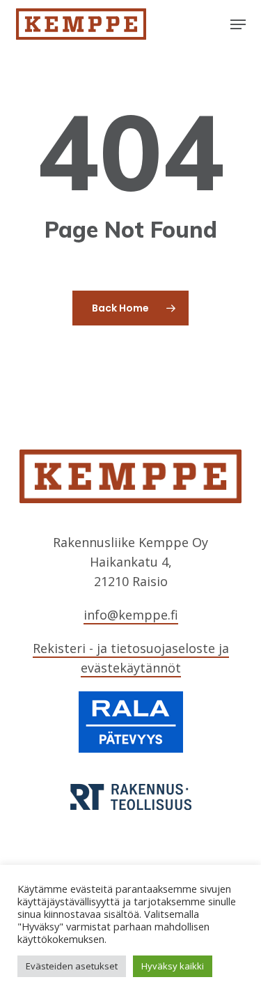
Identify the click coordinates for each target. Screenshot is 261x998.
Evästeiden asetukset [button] (72, 966)
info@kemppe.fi (131, 614)
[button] (238, 24)
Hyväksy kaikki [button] (172, 966)
